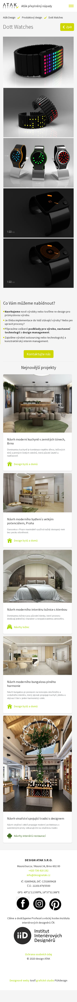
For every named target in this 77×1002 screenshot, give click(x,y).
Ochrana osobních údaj (38, 954)
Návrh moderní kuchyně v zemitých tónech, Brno (36, 441)
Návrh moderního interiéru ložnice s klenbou (37, 609)
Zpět (69, 27)
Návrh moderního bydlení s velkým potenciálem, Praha (30, 521)
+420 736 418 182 (38, 870)
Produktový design (32, 17)
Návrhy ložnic (21, 627)
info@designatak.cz (38, 875)
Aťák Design (9, 17)
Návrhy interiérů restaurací (30, 836)
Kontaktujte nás (39, 354)
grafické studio (45, 980)
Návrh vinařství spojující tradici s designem (35, 818)
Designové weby (19, 980)
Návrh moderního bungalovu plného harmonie (31, 684)
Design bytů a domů (26, 464)
